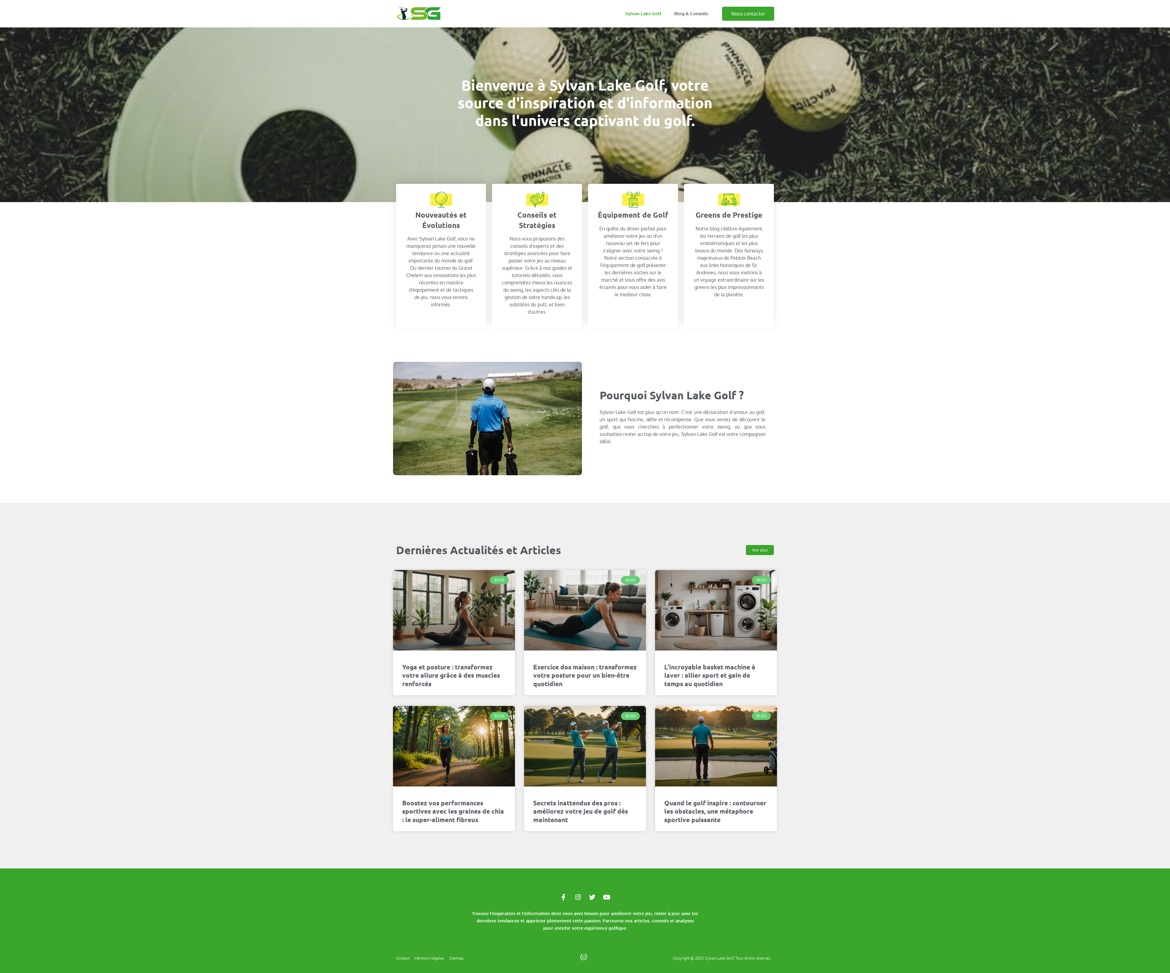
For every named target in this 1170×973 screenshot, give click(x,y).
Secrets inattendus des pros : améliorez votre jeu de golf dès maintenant (580, 811)
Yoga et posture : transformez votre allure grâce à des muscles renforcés (451, 675)
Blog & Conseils (691, 13)
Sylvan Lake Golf (643, 13)
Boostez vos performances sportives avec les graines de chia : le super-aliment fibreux (453, 811)
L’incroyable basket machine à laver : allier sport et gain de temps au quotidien (709, 675)
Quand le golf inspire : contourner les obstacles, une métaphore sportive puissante (715, 811)
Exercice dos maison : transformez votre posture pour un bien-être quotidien (585, 675)
